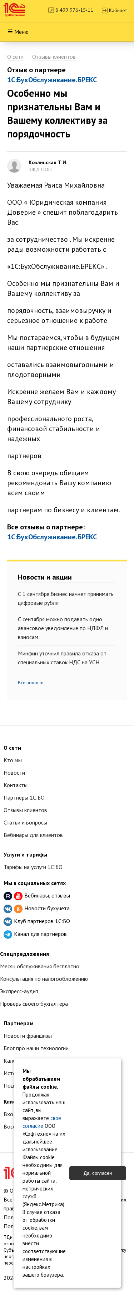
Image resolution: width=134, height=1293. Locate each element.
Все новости (31, 683)
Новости (14, 772)
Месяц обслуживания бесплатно (39, 966)
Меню (21, 31)
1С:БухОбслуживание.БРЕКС (52, 79)
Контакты (16, 785)
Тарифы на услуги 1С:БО (33, 866)
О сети (15, 56)
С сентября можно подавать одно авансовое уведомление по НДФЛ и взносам (63, 628)
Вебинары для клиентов (33, 834)
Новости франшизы (28, 1035)
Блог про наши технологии (36, 1048)
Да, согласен (98, 1173)
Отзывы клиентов (54, 56)
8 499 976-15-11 (73, 10)
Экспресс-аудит (19, 991)
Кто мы (13, 760)
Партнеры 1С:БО (24, 797)
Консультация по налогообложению (44, 978)
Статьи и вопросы (25, 822)
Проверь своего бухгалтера (34, 1003)
